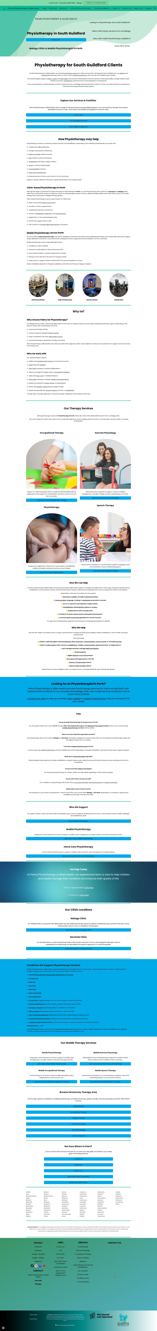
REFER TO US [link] (138, 8)
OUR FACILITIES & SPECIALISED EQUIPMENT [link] (81, 8)
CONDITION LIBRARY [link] (102, 8)
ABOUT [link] (115, 8)
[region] (78, 3)
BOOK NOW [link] (53, 8)
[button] (155, 8)
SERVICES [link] (63, 8)
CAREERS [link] (148, 8)
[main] (56, 19)
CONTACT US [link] (127, 8)
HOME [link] (44, 8)
